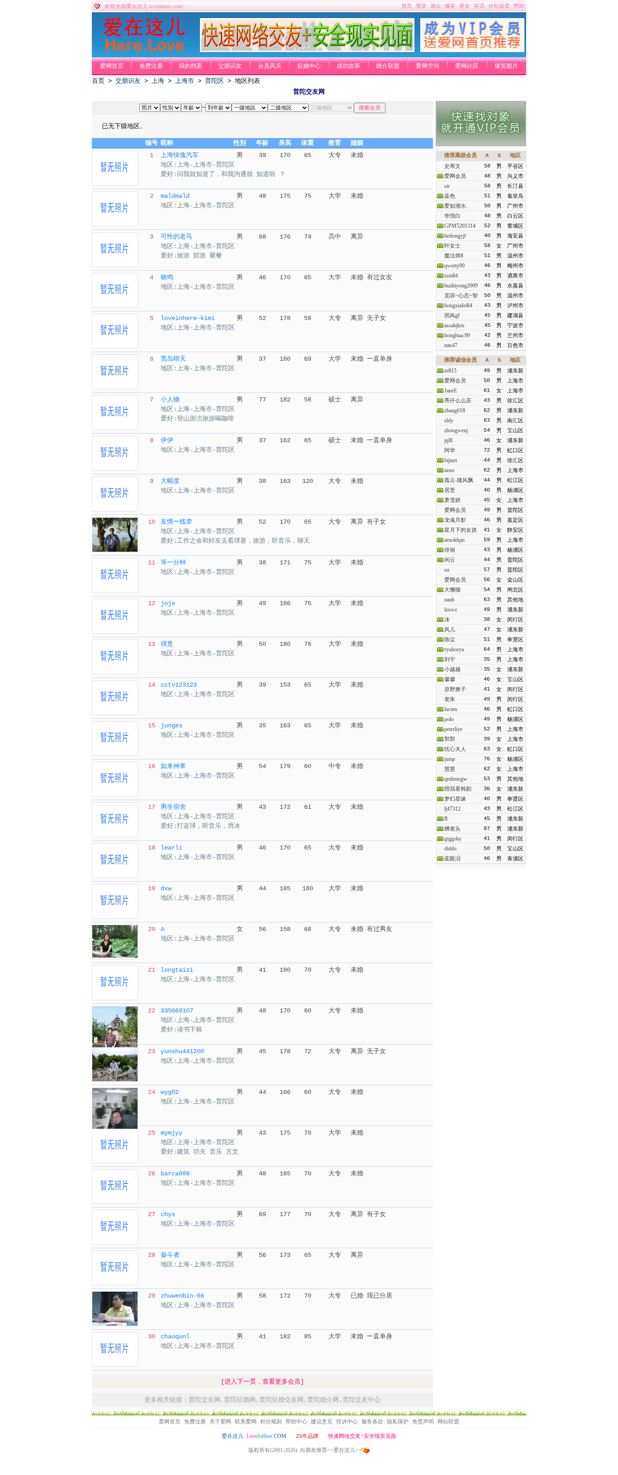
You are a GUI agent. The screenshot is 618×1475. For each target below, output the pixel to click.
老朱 (449, 699)
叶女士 (452, 246)
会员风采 (269, 66)
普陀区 (214, 81)
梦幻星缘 (455, 799)
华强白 (452, 216)
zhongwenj (456, 430)
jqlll (448, 440)
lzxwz (450, 609)
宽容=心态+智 (461, 295)
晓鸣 (167, 277)
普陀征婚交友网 (281, 1399)
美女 (464, 6)
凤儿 (449, 629)
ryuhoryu (454, 649)
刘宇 (449, 659)
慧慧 (449, 769)
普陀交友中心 (361, 1399)
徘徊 (449, 550)
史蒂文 (452, 166)
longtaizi (177, 970)
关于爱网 (220, 1421)
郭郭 (449, 739)
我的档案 (190, 66)
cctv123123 (179, 684)
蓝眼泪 (452, 858)
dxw (166, 888)
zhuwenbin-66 (182, 1295)
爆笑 (450, 6)
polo (449, 719)
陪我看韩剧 (457, 789)
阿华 (449, 450)
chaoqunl (175, 1336)
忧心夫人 (455, 749)
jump (449, 759)
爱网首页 (112, 66)
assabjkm (454, 325)
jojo (168, 603)
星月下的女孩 (460, 530)
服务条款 (372, 1421)
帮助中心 (296, 1421)
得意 (167, 644)
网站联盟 (448, 1421)
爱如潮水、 (457, 206)
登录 (421, 6)
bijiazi (450, 460)
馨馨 (449, 679)
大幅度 (170, 481)
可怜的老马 (176, 236)
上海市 (184, 81)
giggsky (452, 838)
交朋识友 (230, 66)
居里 (449, 490)
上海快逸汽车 (180, 155)
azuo (449, 470)
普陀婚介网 (323, 1399)
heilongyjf (455, 236)
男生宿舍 (173, 807)
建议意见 (322, 1421)
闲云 (449, 560)
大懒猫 (452, 590)
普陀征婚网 (240, 1399)
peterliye (453, 729)
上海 (158, 81)
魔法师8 (453, 256)
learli (171, 847)
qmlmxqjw (455, 779)
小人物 (170, 399)
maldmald (175, 196)
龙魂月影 (455, 520)
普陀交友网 (204, 1399)
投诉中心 (347, 1421)
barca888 (175, 1173)
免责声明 (423, 1421)
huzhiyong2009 (461, 285)
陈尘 (449, 639)
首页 (406, 6)
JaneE (450, 390)
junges (171, 725)
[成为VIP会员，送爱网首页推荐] (472, 50)
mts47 (450, 345)
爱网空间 (427, 66)
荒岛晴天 (173, 359)
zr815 (450, 371)
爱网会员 (455, 176)
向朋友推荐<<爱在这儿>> (330, 1450)
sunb (449, 600)
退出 (435, 6)
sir (447, 186)
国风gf (452, 315)
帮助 (518, 6)
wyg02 (170, 1092)
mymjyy (171, 1132)
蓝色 (449, 196)
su (446, 570)
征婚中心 (309, 66)
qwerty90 (454, 266)
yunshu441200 (182, 1051)
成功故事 (348, 66)
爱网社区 (467, 66)
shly (448, 420)
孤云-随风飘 (458, 480)
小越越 (452, 669)
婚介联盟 (387, 66)
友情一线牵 (176, 521)
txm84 (451, 275)
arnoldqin (454, 540)
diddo (450, 848)
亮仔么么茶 (457, 400)
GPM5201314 (459, 226)
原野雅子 (455, 689)
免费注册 (151, 66)
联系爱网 (246, 1421)
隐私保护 (398, 1421)
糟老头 (452, 829)
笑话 (479, 6)
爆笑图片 (506, 66)
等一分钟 (173, 562)
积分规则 (271, 1421)
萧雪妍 (452, 500)
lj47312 (452, 809)
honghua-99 (457, 335)
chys (168, 1214)
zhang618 (454, 410)
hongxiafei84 (458, 305)
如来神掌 (173, 766)
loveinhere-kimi (188, 318)
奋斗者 (170, 1255)
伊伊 (167, 440)
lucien (450, 709)
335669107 (177, 1010)
